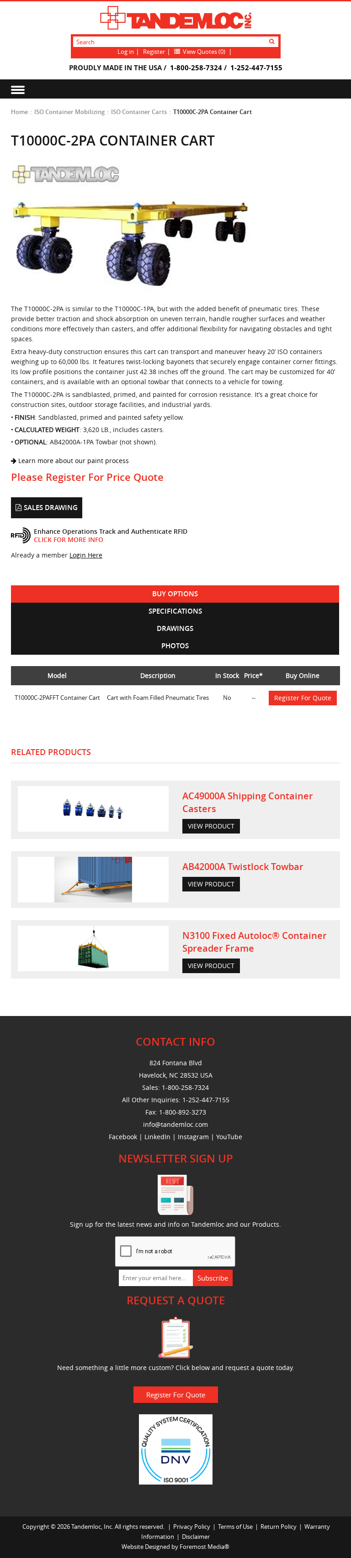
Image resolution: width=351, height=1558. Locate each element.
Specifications (175, 611)
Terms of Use (235, 1526)
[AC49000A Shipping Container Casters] (93, 809)
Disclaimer (196, 1536)
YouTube (229, 1136)
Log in (125, 51)
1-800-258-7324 (196, 67)
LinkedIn (157, 1136)
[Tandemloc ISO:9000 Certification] (176, 1448)
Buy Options (175, 594)
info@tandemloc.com (175, 1124)
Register (154, 51)
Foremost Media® (204, 1546)
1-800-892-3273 (182, 1112)
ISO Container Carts (139, 112)
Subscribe (212, 1277)
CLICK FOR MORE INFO (68, 539)
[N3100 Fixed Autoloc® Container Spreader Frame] (93, 948)
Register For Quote (302, 697)
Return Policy (279, 1526)
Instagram (193, 1136)
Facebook (123, 1136)
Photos (175, 646)
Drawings (175, 628)
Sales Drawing (51, 507)
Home (19, 112)
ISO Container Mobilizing (69, 112)
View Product (211, 826)
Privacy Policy (191, 1526)
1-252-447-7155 (256, 67)
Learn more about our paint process (72, 460)
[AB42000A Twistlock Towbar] (93, 879)
